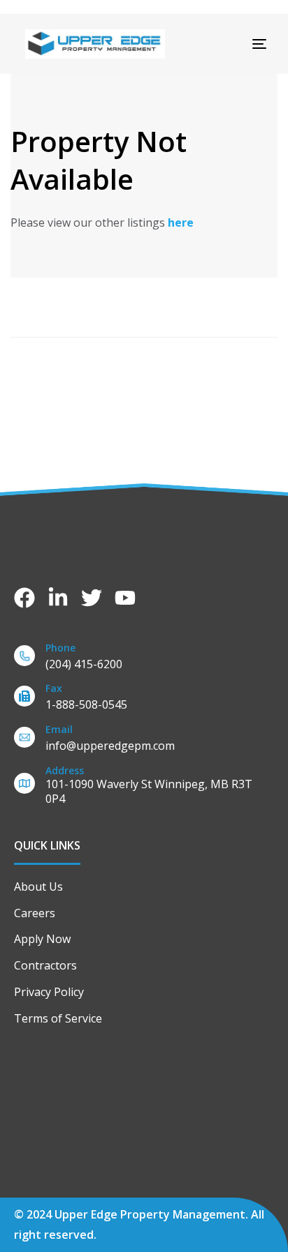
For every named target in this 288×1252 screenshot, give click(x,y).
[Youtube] (125, 597)
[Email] (144, 740)
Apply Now (42, 938)
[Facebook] (24, 597)
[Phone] (144, 658)
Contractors (45, 965)
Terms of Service (58, 1018)
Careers (34, 913)
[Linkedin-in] (58, 597)
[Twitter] (91, 597)
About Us (38, 886)
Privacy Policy (49, 992)
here (181, 222)
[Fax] (144, 699)
